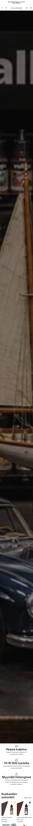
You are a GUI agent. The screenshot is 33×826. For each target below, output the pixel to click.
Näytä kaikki (28, 797)
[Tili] (27, 8)
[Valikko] (2, 8)
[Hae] (6, 8)
